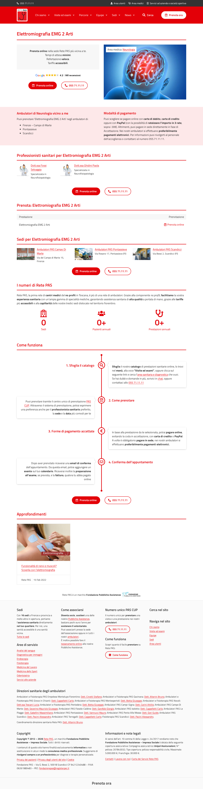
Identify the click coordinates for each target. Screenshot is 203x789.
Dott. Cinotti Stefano (91, 696)
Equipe (153, 635)
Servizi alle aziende (26, 679)
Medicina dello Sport (27, 671)
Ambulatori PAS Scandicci (167, 249)
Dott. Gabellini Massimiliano (39, 712)
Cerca (150, 15)
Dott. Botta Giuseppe (131, 700)
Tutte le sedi (23, 636)
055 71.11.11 (136, 383)
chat (160, 379)
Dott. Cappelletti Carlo (62, 700)
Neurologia (129, 50)
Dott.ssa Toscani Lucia (28, 704)
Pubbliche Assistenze (78, 619)
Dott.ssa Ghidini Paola (86, 165)
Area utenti (155, 643)
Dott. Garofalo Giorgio (103, 708)
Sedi (152, 639)
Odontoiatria (23, 675)
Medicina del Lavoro (27, 667)
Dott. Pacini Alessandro (39, 716)
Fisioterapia (23, 663)
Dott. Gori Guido (150, 712)
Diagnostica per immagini (29, 654)
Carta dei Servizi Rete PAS (145, 759)
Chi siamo (154, 627)
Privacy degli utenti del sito (52, 759)
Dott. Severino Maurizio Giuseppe (41, 708)
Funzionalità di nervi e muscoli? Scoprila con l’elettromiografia (39, 568)
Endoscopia (22, 659)
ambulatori (73, 636)
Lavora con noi (122, 759)
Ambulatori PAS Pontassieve (111, 249)
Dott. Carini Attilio (144, 704)
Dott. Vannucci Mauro (95, 712)
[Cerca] (144, 15)
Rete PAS (48, 739)
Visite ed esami (157, 631)
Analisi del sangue (26, 650)
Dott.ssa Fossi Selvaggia (39, 167)
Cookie (70, 759)
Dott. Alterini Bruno (154, 696)
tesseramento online (71, 644)
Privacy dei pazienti (26, 759)
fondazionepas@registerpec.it (54, 768)
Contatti (109, 759)
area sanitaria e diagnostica (152, 375)
